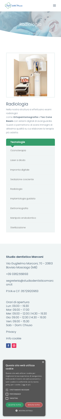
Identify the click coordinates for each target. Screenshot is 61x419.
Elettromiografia (19, 208)
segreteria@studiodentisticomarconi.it (30, 282)
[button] (24, 411)
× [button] (43, 362)
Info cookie (13, 338)
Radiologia (16, 189)
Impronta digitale (19, 169)
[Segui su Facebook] (8, 345)
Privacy (11, 332)
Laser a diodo (17, 160)
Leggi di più (25, 385)
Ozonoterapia (18, 150)
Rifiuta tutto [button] (34, 405)
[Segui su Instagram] (14, 345)
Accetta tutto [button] (14, 405)
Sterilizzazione (18, 227)
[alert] (24, 388)
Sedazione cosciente (22, 179)
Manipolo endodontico (23, 218)
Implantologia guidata (22, 198)
